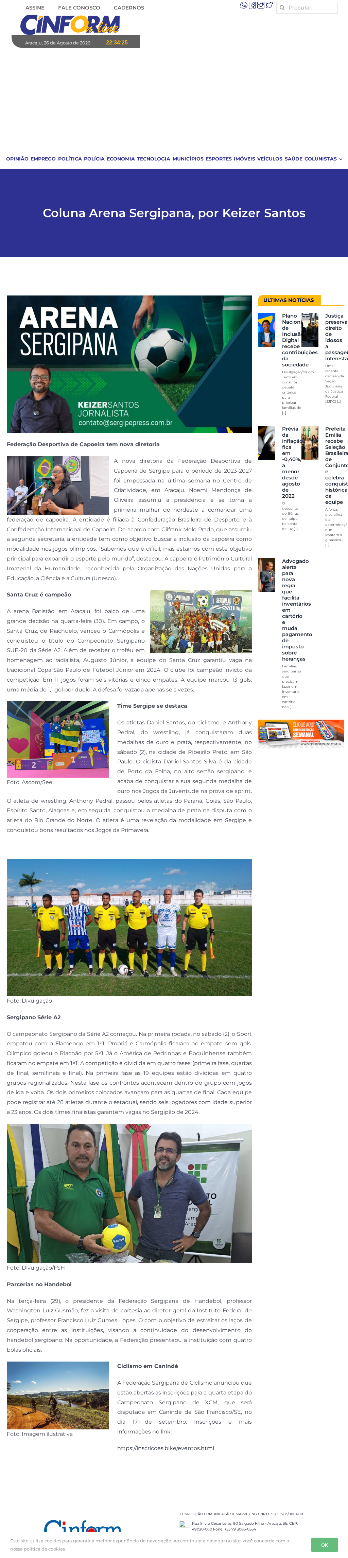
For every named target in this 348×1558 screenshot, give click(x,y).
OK (324, 1545)
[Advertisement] (174, 98)
